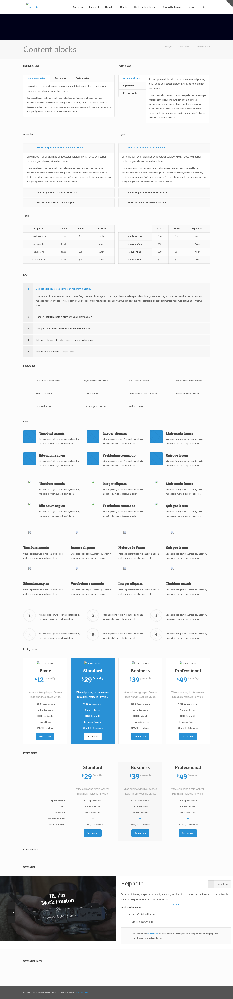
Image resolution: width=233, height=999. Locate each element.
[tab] (36, 78)
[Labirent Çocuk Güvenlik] (32, 7)
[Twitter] (189, 988)
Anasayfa (167, 46)
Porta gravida (82, 78)
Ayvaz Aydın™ (82, 988)
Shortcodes (183, 46)
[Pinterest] (194, 988)
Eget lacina (60, 78)
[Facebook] (185, 988)
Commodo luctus (36, 78)
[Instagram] (198, 988)
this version (152, 933)
